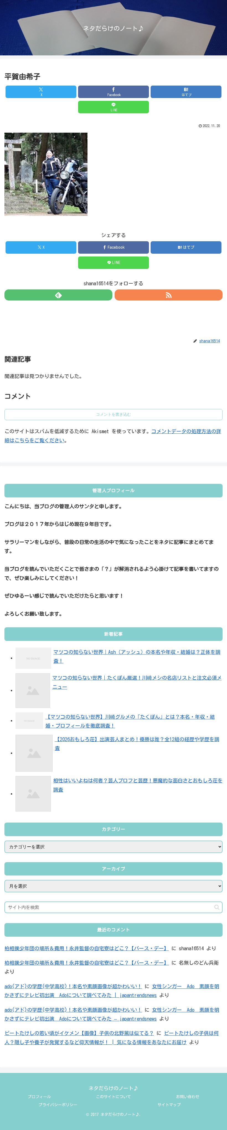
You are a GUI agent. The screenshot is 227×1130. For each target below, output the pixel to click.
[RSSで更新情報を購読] (169, 295)
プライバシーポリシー (57, 1105)
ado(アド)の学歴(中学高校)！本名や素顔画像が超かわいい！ (73, 986)
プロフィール (39, 1097)
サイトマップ (169, 1105)
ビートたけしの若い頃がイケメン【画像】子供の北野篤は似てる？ (79, 1033)
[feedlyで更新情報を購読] (58, 295)
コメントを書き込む (113, 414)
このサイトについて (113, 1097)
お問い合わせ (187, 1097)
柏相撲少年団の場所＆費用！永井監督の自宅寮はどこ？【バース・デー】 (86, 948)
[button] (217, 907)
